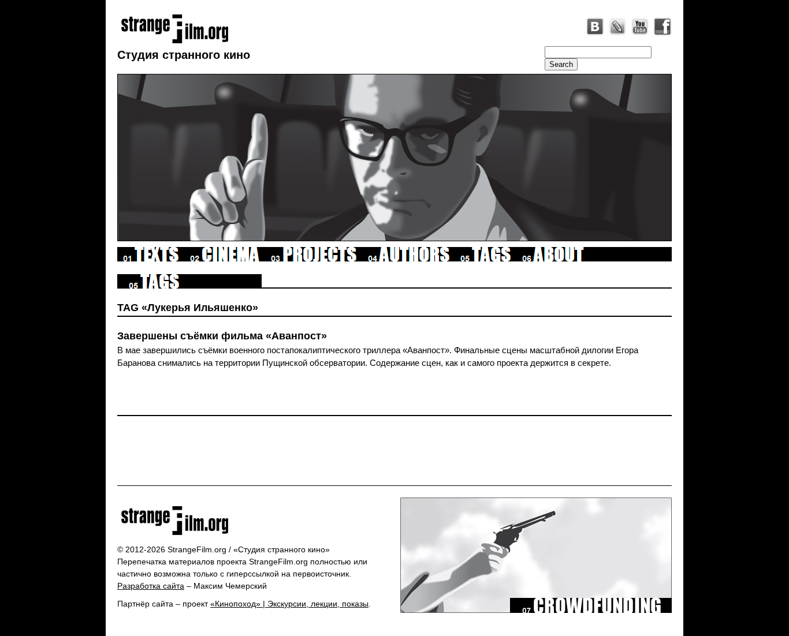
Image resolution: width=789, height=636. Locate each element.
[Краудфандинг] (591, 610)
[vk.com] (595, 26)
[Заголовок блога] (254, 520)
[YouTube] (640, 26)
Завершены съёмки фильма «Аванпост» (222, 336)
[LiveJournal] (617, 26)
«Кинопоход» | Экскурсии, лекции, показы (289, 603)
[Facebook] (662, 26)
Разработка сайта (150, 585)
